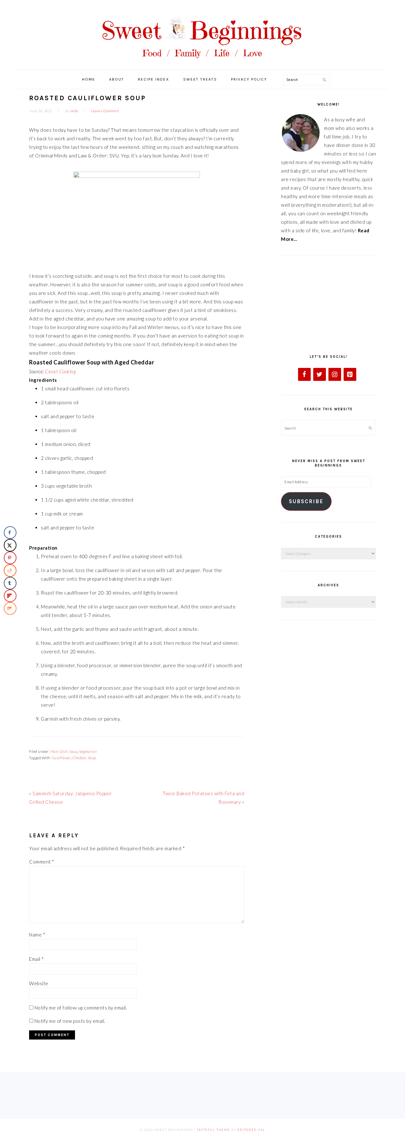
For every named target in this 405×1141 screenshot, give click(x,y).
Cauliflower (61, 758)
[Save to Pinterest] (10, 558)
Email (36, 959)
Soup (73, 751)
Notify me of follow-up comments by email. (80, 1007)
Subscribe (306, 501)
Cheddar (79, 758)
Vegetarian (88, 751)
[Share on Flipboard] (10, 595)
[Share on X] (10, 545)
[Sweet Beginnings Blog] (202, 63)
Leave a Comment (105, 111)
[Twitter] (319, 374)
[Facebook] (304, 374)
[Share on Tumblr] (10, 583)
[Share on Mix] (10, 608)
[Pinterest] (350, 374)
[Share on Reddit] (10, 570)
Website (38, 983)
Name (37, 934)
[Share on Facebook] (10, 532)
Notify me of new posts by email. (69, 1021)
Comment (41, 861)
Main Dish (59, 751)
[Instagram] (334, 374)
